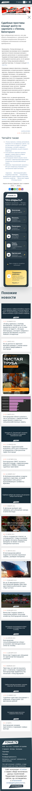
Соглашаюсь (16, 786)
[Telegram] (17, 189)
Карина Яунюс (25, 131)
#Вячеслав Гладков (23, 178)
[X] (12, 189)
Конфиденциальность (9, 757)
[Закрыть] (29, 17)
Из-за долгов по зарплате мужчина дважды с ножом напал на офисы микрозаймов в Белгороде (15, 154)
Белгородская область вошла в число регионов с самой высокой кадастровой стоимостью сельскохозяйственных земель (16, 160)
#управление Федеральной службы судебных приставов (15, 175)
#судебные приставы (11, 175)
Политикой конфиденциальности (15, 781)
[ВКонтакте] (10, 189)
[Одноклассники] (20, 189)
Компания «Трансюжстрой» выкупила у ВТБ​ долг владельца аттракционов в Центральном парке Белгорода (16, 166)
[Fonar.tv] (5, 2)
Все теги (9, 746)
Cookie (23, 769)
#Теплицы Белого (16, 180)
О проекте (5, 749)
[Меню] (30, 2)
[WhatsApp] (15, 189)
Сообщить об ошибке (20, 746)
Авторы (12, 749)
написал (4, 119)
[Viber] (22, 189)
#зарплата (9, 173)
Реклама (5, 754)
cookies (18, 764)
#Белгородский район (20, 173)
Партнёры (5, 752)
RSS (3, 746)
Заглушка (19, 749)
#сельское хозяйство (9, 178)
